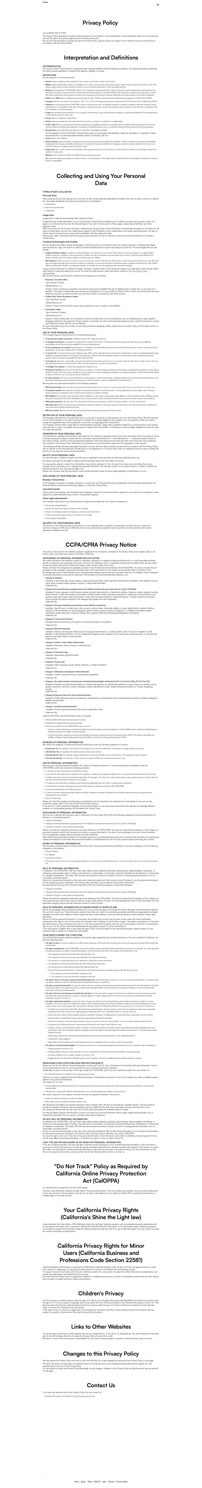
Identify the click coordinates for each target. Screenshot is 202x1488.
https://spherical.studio (92, 155)
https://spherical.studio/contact (83, 1074)
